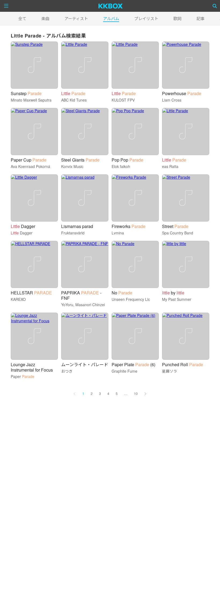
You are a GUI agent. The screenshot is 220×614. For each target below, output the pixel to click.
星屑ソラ (169, 371)
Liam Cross (171, 100)
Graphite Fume (124, 371)
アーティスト (76, 18)
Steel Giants (80, 160)
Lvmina (118, 232)
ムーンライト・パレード (84, 364)
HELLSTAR (31, 293)
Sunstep (26, 93)
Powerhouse (181, 93)
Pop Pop (127, 160)
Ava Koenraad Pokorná (30, 166)
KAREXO (18, 299)
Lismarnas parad (77, 226)
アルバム (111, 18)
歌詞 (177, 18)
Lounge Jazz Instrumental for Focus (32, 367)
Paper (22, 376)
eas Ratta (170, 166)
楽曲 (45, 18)
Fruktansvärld (73, 232)
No (122, 293)
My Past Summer (176, 299)
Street (175, 226)
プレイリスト (146, 18)
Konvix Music (72, 166)
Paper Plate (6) (133, 364)
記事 (200, 18)
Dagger (23, 226)
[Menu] (6, 6)
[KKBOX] (111, 6)
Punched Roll (182, 364)
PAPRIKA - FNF (81, 295)
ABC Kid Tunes (74, 100)
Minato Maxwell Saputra (31, 100)
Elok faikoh (121, 166)
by (173, 293)
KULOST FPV (123, 100)
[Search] (215, 6)
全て (22, 18)
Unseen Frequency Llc (131, 299)
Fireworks (128, 226)
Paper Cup (28, 160)
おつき (66, 371)
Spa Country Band (177, 232)
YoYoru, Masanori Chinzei (83, 304)
